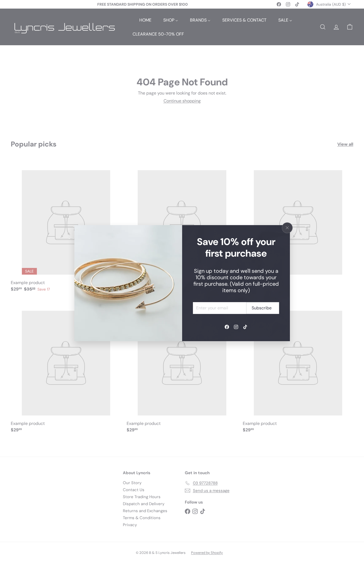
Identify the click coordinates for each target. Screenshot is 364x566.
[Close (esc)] (287, 227)
